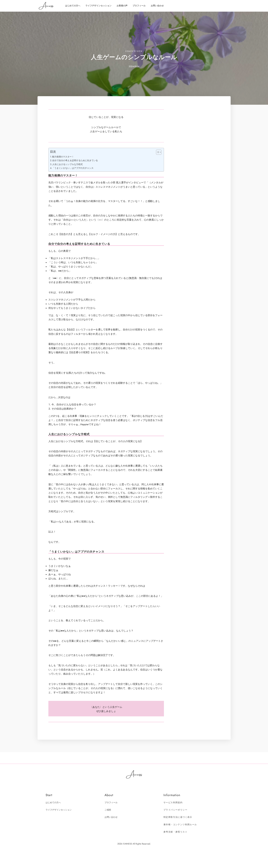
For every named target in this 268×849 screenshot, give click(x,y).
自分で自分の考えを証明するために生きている (75, 160)
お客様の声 (122, 5)
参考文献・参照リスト (175, 831)
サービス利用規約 (173, 802)
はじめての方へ (72, 5)
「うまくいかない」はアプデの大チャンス (73, 168)
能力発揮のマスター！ (63, 156)
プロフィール (139, 5)
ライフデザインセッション (98, 5)
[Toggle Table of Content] (157, 152)
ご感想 (108, 809)
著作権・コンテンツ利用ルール (180, 824)
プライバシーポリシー (175, 809)
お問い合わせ (157, 5)
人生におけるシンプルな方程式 (67, 164)
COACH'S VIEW (134, 51)
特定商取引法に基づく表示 (177, 817)
